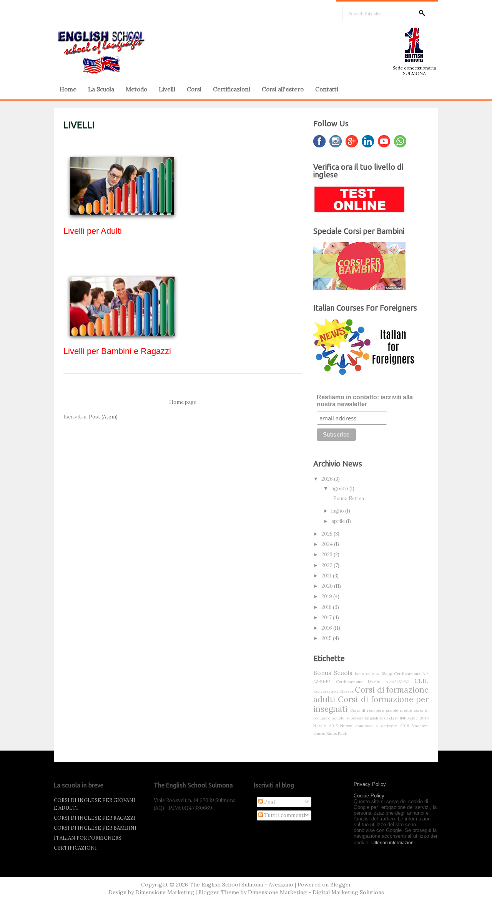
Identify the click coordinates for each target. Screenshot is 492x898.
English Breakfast (381, 718)
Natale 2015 (325, 725)
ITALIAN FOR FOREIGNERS (87, 838)
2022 (327, 565)
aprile (338, 521)
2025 (327, 534)
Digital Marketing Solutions (348, 892)
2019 (327, 596)
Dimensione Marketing (164, 892)
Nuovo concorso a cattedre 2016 (374, 725)
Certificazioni (231, 89)
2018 (327, 607)
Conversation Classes (333, 691)
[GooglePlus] (352, 141)
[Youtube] (384, 141)
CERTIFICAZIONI (75, 848)
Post (269, 802)
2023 (327, 554)
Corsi (194, 89)
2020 (327, 586)
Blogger (340, 884)
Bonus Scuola (332, 672)
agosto (340, 488)
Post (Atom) (103, 416)
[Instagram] (335, 141)
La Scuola (101, 89)
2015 (327, 638)
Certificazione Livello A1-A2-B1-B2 (372, 681)
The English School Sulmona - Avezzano (241, 884)
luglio (338, 511)
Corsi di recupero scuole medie (381, 710)
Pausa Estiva (348, 498)
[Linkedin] (368, 141)
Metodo (136, 89)
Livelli (167, 89)
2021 (327, 575)
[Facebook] (319, 141)
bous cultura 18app (373, 673)
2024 (327, 544)
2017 (327, 617)
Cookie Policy (369, 796)
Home (68, 89)
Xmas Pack (336, 733)
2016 (327, 628)
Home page (182, 402)
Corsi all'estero (283, 89)
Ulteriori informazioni (393, 842)
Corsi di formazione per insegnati (371, 704)
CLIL (421, 681)
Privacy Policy (370, 784)
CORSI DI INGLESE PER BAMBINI (95, 828)
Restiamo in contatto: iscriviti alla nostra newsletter (365, 400)
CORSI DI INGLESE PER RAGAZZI (95, 818)
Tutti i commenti (284, 815)
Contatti (326, 89)
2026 (327, 479)
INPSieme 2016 (414, 718)
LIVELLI (79, 125)
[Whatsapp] (400, 141)
